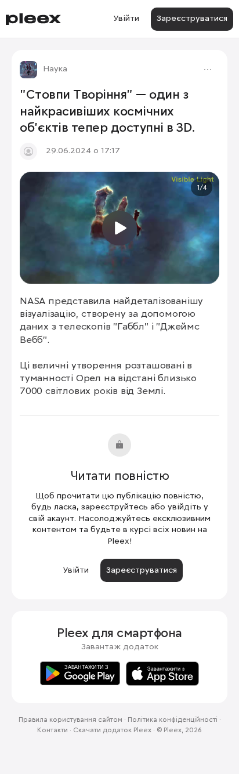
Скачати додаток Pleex (112, 730)
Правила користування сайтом (70, 720)
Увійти (126, 18)
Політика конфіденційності (173, 720)
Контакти (52, 730)
